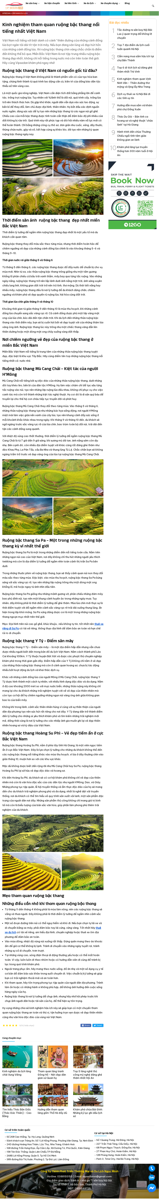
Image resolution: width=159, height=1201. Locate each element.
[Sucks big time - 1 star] (3, 1025)
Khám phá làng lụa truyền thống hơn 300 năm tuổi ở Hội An (135, 151)
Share (87, 1025)
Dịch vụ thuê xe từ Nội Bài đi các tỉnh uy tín (133, 96)
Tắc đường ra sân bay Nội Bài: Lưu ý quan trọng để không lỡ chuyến (134, 33)
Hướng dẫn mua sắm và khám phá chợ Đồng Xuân (134, 107)
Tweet (99, 1025)
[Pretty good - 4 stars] (13, 1025)
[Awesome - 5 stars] (16, 1025)
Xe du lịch (89, 3)
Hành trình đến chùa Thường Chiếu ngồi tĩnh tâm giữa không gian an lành (134, 135)
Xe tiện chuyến (52, 3)
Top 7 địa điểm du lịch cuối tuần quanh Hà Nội (133, 47)
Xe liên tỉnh (71, 3)
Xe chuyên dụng (109, 3)
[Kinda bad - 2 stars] (7, 1025)
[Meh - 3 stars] (10, 1025)
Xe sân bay (31, 3)
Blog (127, 3)
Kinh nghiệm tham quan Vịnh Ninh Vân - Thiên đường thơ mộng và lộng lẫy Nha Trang (134, 82)
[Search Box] (153, 6)
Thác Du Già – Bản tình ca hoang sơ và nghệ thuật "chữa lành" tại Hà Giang (135, 120)
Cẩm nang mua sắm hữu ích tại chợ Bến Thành (135, 58)
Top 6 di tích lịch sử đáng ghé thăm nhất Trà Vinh (134, 69)
